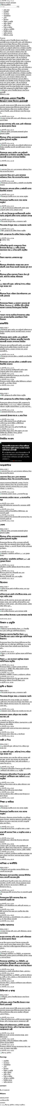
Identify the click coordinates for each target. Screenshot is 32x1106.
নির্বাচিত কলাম (8, 31)
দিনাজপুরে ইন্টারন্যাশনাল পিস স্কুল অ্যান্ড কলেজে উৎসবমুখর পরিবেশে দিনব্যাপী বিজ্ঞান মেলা (14, 680)
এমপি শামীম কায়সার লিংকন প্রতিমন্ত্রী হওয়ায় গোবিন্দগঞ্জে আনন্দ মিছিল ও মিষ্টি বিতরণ (13, 423)
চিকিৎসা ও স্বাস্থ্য (8, 35)
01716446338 (5, 1090)
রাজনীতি (6, 12)
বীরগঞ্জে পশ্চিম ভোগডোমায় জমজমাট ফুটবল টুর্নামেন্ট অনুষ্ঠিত (14, 45)
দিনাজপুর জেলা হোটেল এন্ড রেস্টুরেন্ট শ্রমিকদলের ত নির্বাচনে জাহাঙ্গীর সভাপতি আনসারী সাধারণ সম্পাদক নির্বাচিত (15, 48)
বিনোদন (6, 20)
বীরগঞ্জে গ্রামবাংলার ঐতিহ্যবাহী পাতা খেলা (12, 574)
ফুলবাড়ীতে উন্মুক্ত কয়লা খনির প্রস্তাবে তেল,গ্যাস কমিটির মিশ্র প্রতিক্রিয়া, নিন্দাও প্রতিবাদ (14, 433)
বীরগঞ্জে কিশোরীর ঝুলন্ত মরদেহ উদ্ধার (11, 791)
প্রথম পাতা (6, 10)
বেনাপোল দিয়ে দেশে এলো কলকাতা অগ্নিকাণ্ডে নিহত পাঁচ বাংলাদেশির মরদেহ (15, 52)
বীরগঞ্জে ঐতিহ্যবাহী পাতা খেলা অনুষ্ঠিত (11, 578)
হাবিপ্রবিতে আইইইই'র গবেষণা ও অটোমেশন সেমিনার (15, 676)
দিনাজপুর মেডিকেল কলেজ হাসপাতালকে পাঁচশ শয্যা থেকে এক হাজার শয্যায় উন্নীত (15, 1048)
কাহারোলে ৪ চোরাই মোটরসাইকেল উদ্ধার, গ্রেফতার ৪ (15, 972)
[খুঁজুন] (18, 7)
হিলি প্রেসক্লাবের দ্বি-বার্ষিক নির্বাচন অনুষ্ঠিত (16, 63)
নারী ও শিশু (7, 25)
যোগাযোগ (13, 3)
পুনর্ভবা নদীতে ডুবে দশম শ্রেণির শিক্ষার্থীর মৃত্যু (13, 428)
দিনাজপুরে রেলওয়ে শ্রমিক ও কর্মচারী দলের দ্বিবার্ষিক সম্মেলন (14, 55)
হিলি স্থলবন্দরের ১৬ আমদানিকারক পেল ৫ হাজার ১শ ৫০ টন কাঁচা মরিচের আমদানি (15, 919)
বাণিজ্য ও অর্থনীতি (9, 29)
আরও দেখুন (4, 328)
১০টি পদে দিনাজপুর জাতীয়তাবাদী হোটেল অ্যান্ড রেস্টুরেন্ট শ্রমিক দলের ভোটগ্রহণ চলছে (14, 60)
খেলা (5, 18)
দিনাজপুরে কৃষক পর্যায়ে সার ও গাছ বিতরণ (12, 735)
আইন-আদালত (8, 33)
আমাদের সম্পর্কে (5, 3)
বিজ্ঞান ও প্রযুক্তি (8, 22)
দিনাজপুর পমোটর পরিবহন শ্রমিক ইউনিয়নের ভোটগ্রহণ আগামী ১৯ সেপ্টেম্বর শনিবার (16, 383)
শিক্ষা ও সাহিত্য (8, 27)
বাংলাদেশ (6, 14)
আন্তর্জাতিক (7, 16)
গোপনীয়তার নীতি (4, 1100)
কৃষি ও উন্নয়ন (7, 24)
